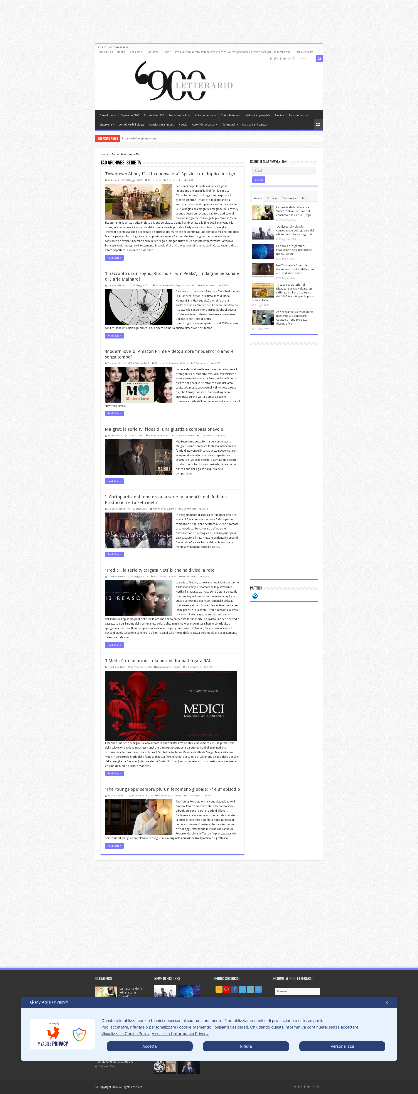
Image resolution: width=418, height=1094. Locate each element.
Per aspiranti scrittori (255, 124)
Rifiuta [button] (246, 1046)
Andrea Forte (115, 435)
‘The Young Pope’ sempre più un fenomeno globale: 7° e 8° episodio (172, 789)
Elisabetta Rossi (117, 363)
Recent (258, 198)
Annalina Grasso (117, 795)
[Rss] (271, 58)
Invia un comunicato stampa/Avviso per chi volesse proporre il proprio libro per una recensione (232, 52)
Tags (305, 198)
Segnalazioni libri (179, 115)
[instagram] (293, 58)
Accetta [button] (149, 1046)
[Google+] (276, 58)
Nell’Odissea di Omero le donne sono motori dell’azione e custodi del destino (295, 269)
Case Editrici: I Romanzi (112, 52)
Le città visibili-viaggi (132, 124)
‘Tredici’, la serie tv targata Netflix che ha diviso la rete (159, 570)
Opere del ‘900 (130, 115)
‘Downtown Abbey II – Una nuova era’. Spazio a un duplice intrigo (170, 173)
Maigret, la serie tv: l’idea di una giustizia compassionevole (164, 429)
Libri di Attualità (304, 52)
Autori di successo (203, 124)
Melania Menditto (117, 285)
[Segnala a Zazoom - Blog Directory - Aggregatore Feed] (255, 595)
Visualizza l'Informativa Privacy (180, 1033)
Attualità (174, 363)
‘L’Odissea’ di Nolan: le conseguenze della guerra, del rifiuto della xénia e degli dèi (295, 230)
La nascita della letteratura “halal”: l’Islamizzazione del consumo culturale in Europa (294, 211)
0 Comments (174, 180)
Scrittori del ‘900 (154, 115)
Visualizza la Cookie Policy (125, 1033)
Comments (289, 198)
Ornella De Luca (116, 576)
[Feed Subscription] (243, 163)
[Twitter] (285, 58)
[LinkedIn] (289, 58)
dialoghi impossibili (257, 115)
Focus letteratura (299, 115)
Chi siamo (136, 52)
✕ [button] (386, 1002)
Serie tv (184, 363)
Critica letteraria (231, 115)
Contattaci (153, 52)
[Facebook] (280, 58)
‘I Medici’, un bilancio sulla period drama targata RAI (157, 660)
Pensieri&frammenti (161, 124)
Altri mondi (228, 124)
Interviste (106, 124)
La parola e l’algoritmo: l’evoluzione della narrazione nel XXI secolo (294, 249)
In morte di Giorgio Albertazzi (139, 138)
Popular (272, 198)
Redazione (114, 180)
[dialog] (209, 1029)
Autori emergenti (205, 115)
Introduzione (108, 115)
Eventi (278, 115)
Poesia (183, 124)
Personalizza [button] (342, 1046)
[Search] (319, 58)
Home (167, 52)
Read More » (114, 257)
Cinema (189, 435)
